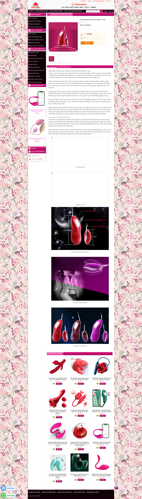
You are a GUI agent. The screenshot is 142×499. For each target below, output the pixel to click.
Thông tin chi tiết (52, 66)
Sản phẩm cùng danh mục (64, 66)
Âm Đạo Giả (33, 34)
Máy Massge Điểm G (35, 24)
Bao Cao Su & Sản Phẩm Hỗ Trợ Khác (73, 11)
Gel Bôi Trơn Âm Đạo (35, 76)
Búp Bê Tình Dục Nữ (35, 42)
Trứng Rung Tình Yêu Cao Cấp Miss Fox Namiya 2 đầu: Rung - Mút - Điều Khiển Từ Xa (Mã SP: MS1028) (79, 444)
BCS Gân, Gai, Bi (34, 52)
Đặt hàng (87, 43)
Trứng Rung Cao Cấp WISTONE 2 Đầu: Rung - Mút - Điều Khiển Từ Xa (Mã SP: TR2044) (58, 476)
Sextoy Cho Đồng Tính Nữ (36, 27)
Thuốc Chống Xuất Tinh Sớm (37, 70)
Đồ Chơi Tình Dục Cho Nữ (42, 11)
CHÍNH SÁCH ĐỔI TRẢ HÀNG (49, 492)
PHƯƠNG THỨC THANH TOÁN (64, 492)
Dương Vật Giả (33, 18)
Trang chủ (31, 11)
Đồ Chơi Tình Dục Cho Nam (56, 11)
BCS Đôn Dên (33, 55)
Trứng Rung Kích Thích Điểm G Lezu (61, 14)
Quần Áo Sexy (33, 64)
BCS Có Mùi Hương (35, 67)
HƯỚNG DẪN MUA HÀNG (92, 492)
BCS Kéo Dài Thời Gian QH (36, 58)
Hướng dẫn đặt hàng (98, 1)
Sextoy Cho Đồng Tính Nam (36, 39)
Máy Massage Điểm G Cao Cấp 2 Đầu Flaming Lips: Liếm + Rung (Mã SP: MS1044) (57, 412)
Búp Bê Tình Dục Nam (35, 21)
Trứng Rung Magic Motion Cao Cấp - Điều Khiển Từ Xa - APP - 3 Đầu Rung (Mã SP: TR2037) (57, 444)
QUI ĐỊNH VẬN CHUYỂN (34, 492)
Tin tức (108, 1)
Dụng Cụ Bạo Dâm (34, 73)
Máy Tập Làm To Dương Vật (37, 45)
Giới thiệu (83, 1)
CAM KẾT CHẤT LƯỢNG (79, 492)
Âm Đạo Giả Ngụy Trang (36, 36)
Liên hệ (89, 1)
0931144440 (80, 4)
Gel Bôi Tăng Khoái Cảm (36, 82)
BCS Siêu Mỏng (34, 61)
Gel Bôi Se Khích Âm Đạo (36, 79)
